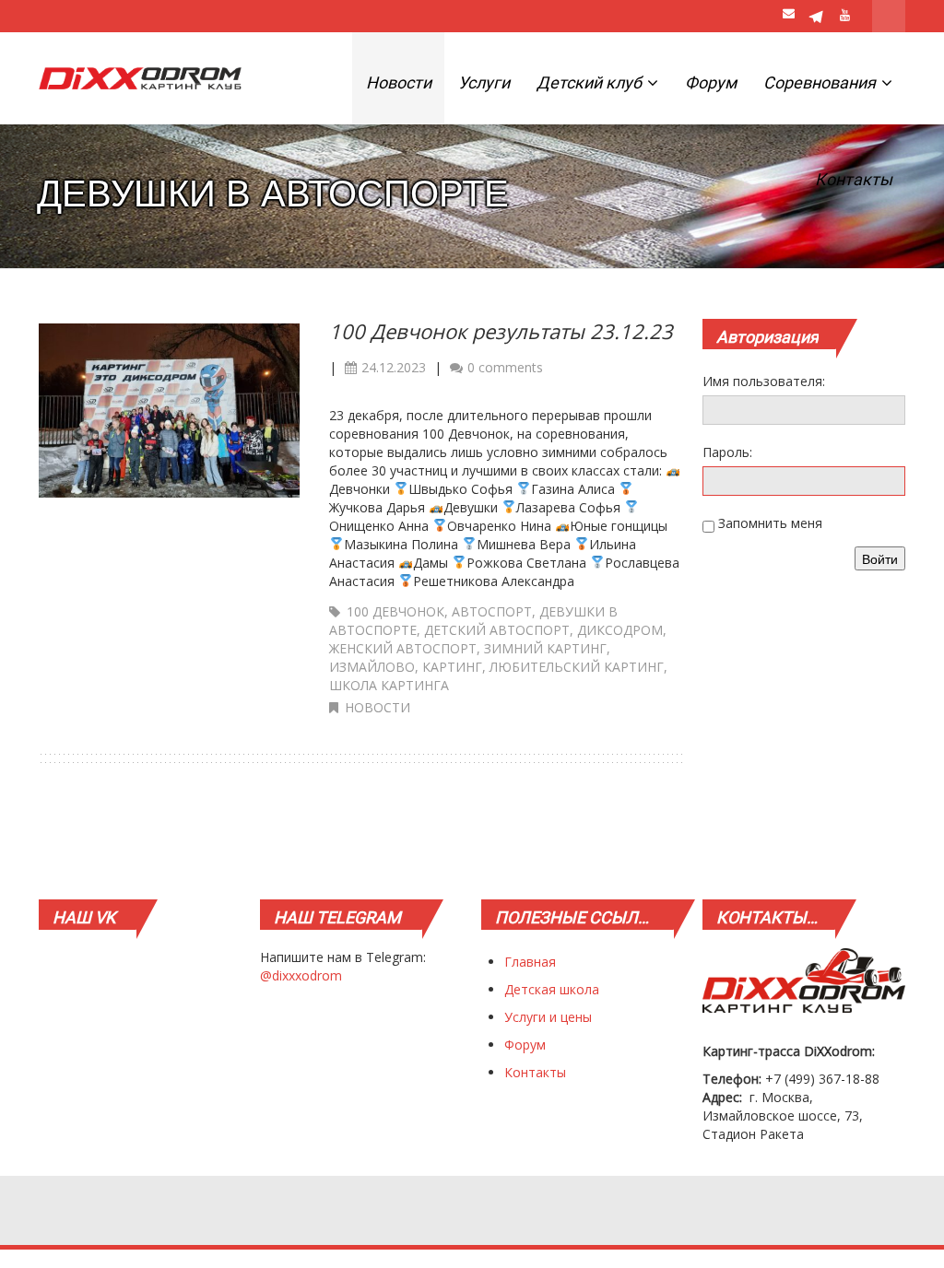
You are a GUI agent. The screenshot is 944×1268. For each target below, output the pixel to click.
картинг (452, 666)
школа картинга (389, 685)
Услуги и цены (548, 1017)
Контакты (853, 179)
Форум (711, 82)
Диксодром (620, 630)
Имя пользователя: (763, 381)
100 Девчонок (395, 611)
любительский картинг (577, 666)
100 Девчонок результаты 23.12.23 (501, 331)
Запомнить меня (770, 523)
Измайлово (372, 666)
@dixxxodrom (301, 975)
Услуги (484, 82)
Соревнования (821, 82)
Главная (530, 961)
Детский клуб (591, 82)
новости (377, 707)
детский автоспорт (497, 630)
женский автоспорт (403, 648)
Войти (880, 558)
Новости (398, 82)
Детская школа (551, 989)
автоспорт (492, 611)
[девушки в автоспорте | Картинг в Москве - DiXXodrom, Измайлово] (140, 78)
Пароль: (727, 452)
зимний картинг (545, 648)
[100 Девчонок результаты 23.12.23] (169, 408)
